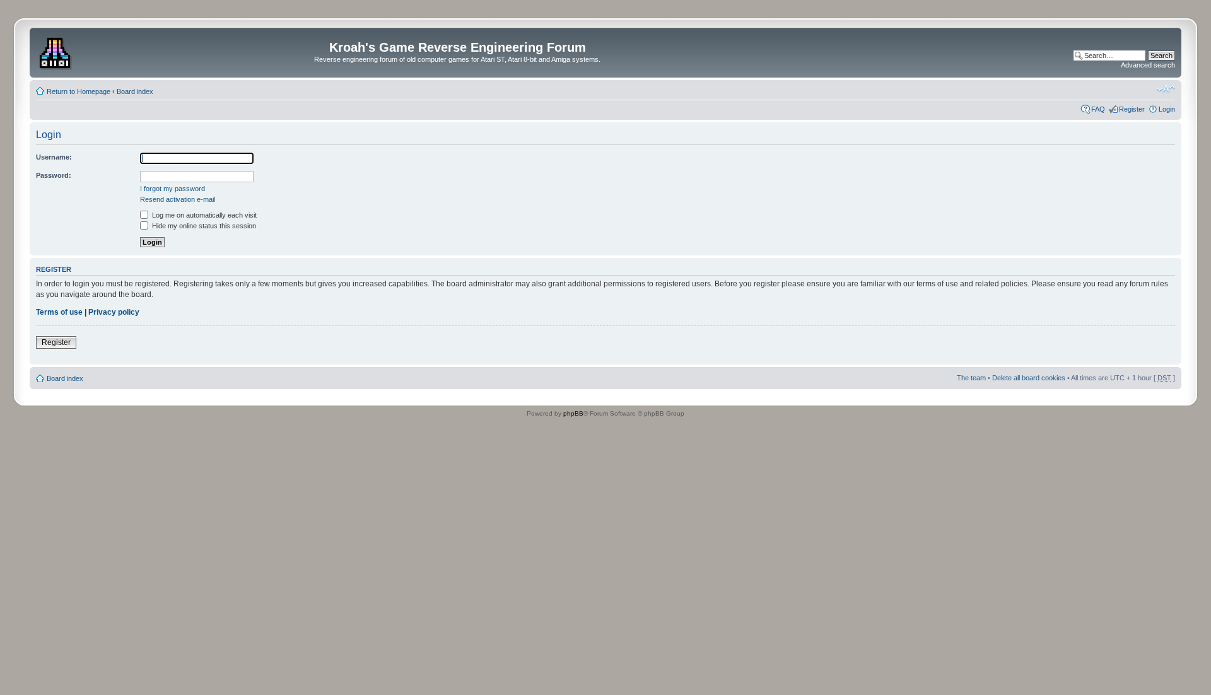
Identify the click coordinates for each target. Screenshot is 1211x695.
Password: (53, 175)
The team (971, 378)
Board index (135, 91)
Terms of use (59, 312)
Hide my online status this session (203, 226)
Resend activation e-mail (177, 199)
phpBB (573, 413)
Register (1132, 109)
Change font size (1166, 89)
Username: (54, 157)
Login (1167, 109)
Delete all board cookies (1028, 378)
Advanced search (1148, 65)
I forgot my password (172, 188)
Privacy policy (113, 312)
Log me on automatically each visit (203, 215)
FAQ (1098, 109)
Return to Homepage (78, 91)
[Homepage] (56, 51)
